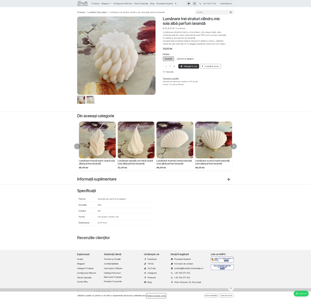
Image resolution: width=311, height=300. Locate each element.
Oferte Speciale (84, 277)
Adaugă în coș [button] (190, 66)
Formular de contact (183, 263)
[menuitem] (95, 3)
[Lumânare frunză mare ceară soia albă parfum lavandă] (97, 140)
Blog (149, 282)
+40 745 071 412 (182, 273)
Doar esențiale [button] (211, 295)
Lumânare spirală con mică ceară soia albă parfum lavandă (135, 162)
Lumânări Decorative (97, 12)
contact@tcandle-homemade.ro (188, 268)
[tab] (155, 179)
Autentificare (226, 3)
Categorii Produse (85, 268)
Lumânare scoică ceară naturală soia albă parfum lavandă (212, 162)
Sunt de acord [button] (226, 295)
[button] (194, 3)
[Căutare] (231, 12)
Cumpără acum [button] (211, 66)
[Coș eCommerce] (188, 3)
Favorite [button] (169, 72)
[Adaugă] (174, 66)
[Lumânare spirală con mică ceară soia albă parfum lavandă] (136, 140)
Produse (81, 12)
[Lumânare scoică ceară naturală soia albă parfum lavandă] (213, 140)
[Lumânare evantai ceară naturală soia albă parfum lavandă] (174, 140)
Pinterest (151, 277)
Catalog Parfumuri (112, 273)
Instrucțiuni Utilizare (113, 268)
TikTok (150, 263)
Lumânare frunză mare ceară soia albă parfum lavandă (97, 162)
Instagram (152, 273)
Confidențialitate (111, 263)
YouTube (151, 268)
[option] (155, 146)
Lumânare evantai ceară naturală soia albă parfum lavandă (174, 162)
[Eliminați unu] (165, 66)
